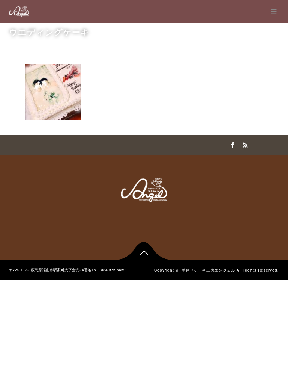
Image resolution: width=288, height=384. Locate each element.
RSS (244, 144)
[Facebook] (231, 144)
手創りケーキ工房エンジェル (208, 270)
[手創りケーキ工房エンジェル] (19, 11)
